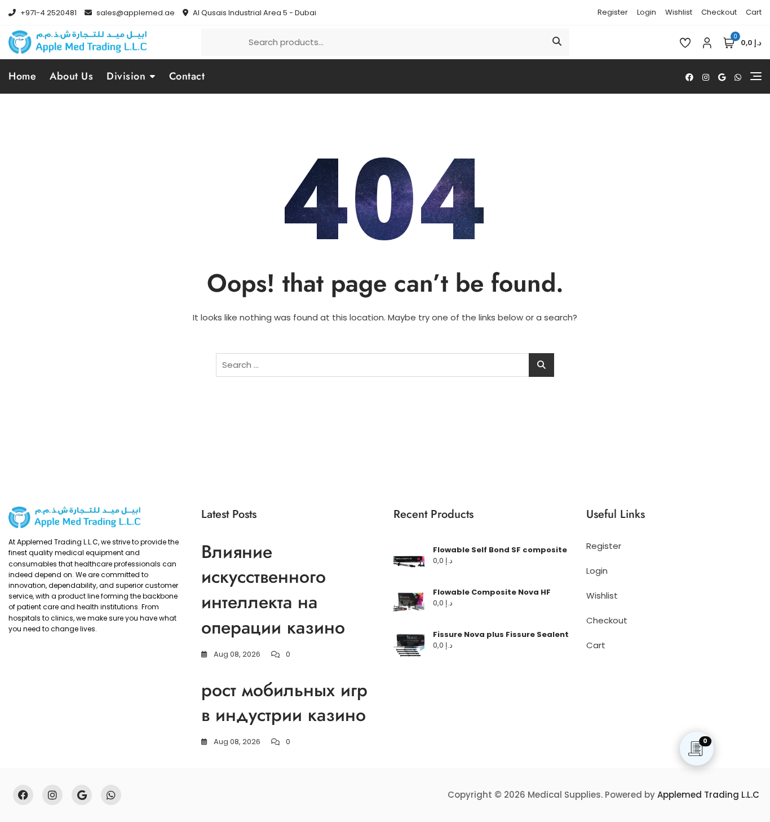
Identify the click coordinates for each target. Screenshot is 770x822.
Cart (754, 12)
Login (646, 12)
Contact (187, 76)
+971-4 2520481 (48, 12)
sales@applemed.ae (135, 12)
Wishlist (678, 12)
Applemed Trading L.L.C (708, 795)
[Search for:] (385, 365)
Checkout (719, 12)
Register (613, 12)
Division (126, 76)
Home (22, 76)
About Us (71, 76)
